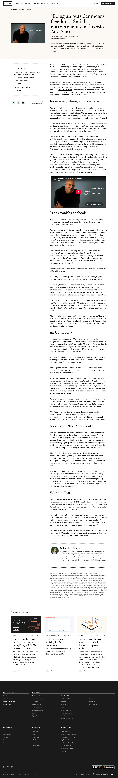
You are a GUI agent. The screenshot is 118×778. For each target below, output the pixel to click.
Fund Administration (66, 698)
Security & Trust (85, 774)
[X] (12, 767)
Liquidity (34, 713)
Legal (69, 774)
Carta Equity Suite (37, 696)
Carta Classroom (65, 731)
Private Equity (7, 696)
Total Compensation (38, 710)
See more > (64, 751)
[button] (36, 103)
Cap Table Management (39, 698)
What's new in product (38, 740)
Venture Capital (7, 698)
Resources (44, 3)
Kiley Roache (74, 548)
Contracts (92, 701)
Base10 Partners (65, 90)
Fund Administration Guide (68, 742)
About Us (6, 731)
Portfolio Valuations (66, 713)
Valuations (35, 701)
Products (19, 3)
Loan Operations (65, 716)
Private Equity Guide (66, 745)
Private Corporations (9, 701)
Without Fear (19, 90)
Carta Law (92, 696)
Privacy (76, 774)
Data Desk (35, 731)
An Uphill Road (19, 84)
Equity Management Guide (68, 734)
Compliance (92, 698)
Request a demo (107, 3)
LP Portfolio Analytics (67, 718)
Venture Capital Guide (67, 748)
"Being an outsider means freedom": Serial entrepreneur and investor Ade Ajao (27, 73)
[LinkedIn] (4, 767)
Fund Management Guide (68, 737)
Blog (12, 9)
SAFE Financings (36, 704)
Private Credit (7, 704)
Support (5, 742)
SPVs (62, 707)
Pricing (36, 3)
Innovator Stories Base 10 (23, 9)
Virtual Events (36, 742)
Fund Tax (63, 704)
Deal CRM (63, 701)
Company (54, 3)
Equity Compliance (37, 716)
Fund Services (93, 704)
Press (5, 740)
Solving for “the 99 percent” (23, 87)
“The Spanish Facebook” (22, 80)
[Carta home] (7, 3)
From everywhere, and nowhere (24, 77)
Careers (5, 737)
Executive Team (7, 734)
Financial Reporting (37, 707)
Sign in (96, 3)
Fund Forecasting (66, 710)
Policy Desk (35, 737)
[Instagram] (8, 767)
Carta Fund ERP (65, 696)
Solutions (28, 3)
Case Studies (36, 745)
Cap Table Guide (65, 740)
